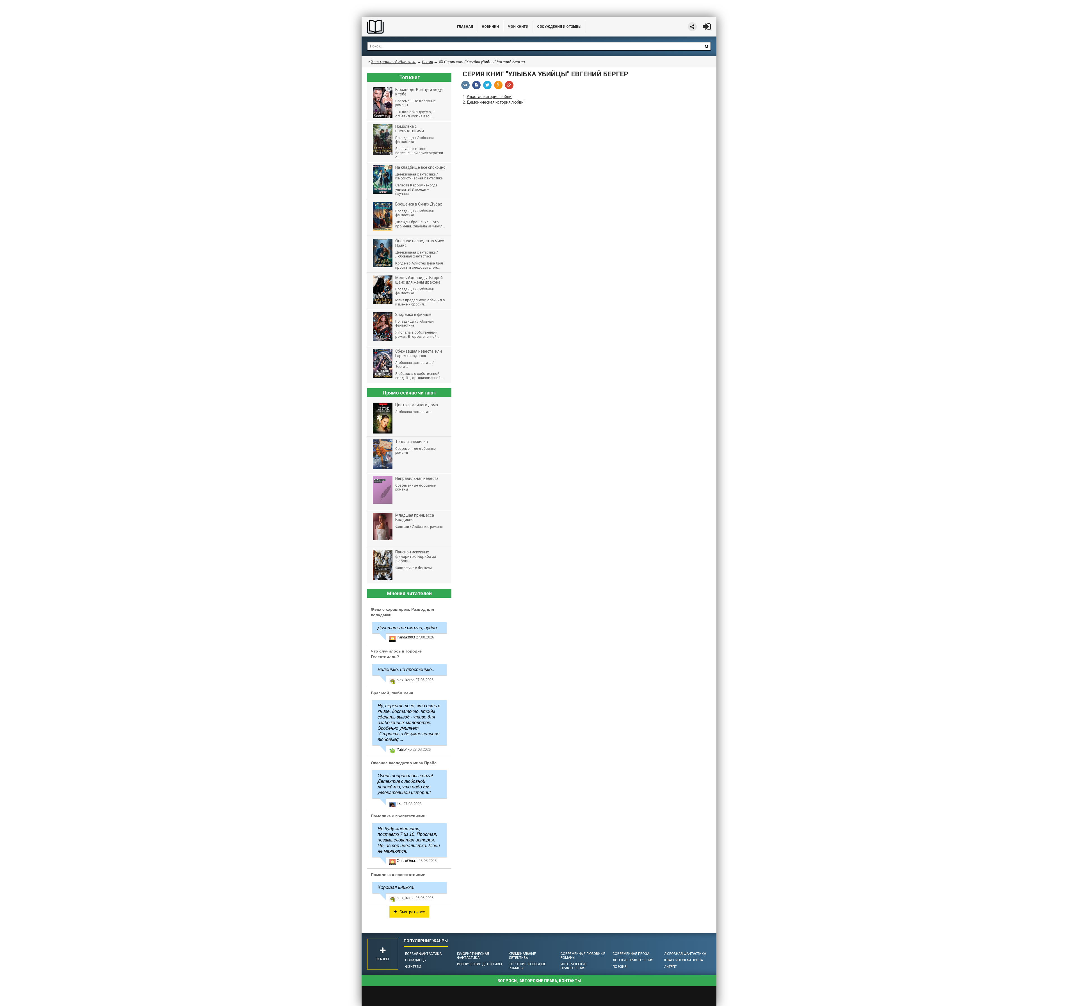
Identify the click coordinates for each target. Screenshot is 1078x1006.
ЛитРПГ (670, 967)
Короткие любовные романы (527, 966)
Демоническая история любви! (495, 102)
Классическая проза (683, 960)
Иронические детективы (479, 964)
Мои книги (518, 27)
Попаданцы (415, 960)
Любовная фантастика (685, 954)
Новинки (490, 27)
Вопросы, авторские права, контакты (539, 980)
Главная (465, 27)
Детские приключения (633, 960)
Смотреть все (412, 912)
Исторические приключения (574, 966)
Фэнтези (413, 967)
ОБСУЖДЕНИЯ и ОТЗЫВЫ (559, 27)
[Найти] (706, 46)
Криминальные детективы (522, 956)
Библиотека (404, 27)
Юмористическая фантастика (473, 956)
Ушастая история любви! (489, 96)
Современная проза (631, 954)
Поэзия (620, 967)
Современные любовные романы (583, 956)
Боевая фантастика (423, 954)
